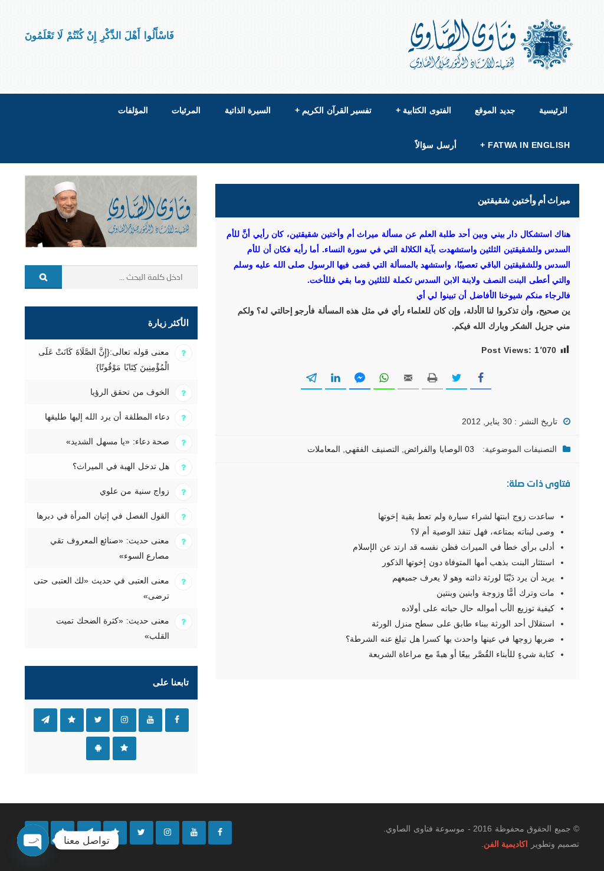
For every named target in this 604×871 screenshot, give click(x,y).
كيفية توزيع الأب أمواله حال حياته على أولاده (478, 608)
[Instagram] (167, 832)
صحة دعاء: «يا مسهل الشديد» (117, 441)
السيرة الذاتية (248, 110)
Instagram (124, 720)
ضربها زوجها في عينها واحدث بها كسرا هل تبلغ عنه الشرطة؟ (450, 639)
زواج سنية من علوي (134, 491)
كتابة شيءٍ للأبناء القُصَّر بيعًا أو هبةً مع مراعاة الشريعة (461, 654)
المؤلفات (133, 110)
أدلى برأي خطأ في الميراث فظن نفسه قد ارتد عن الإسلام (453, 547)
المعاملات (323, 449)
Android (98, 748)
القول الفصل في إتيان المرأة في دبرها (103, 515)
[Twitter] (141, 832)
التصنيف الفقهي (372, 449)
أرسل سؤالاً (435, 145)
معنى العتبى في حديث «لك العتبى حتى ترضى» (101, 588)
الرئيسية (553, 110)
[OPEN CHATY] (33, 840)
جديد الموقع (495, 110)
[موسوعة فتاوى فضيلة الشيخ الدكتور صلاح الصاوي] (491, 44)
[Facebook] (220, 832)
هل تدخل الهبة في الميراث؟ (121, 466)
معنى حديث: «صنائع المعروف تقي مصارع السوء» (109, 548)
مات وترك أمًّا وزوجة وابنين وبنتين (495, 593)
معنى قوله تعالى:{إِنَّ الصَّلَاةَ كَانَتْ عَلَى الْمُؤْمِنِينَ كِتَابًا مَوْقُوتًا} (103, 359)
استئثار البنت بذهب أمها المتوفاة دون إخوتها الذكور (468, 562)
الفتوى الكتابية (423, 110)
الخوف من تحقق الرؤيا (129, 392)
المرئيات (186, 110)
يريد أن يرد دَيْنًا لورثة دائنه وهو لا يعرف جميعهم (473, 577)
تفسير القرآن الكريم (333, 110)
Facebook (177, 720)
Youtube (150, 720)
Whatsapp (124, 748)
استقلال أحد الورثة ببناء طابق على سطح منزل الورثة (463, 623)
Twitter (98, 720)
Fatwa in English (525, 145)
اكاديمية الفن (506, 844)
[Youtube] (194, 832)
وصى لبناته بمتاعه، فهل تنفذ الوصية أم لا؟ (482, 531)
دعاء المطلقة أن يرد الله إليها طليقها (107, 416)
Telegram (45, 720)
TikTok (72, 720)
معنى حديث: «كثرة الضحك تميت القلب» (112, 628)
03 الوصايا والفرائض (439, 449)
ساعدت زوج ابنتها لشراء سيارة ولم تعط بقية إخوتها (466, 516)
